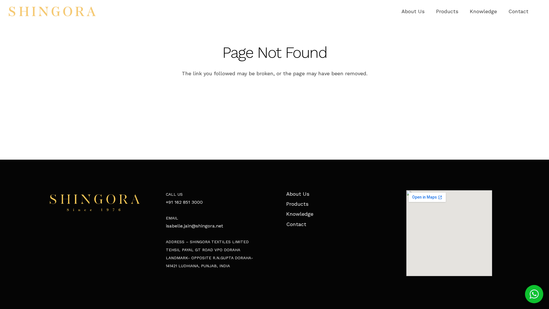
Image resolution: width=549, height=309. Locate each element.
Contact (296, 224)
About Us (297, 194)
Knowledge (299, 214)
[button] (534, 294)
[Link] (52, 11)
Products (297, 204)
